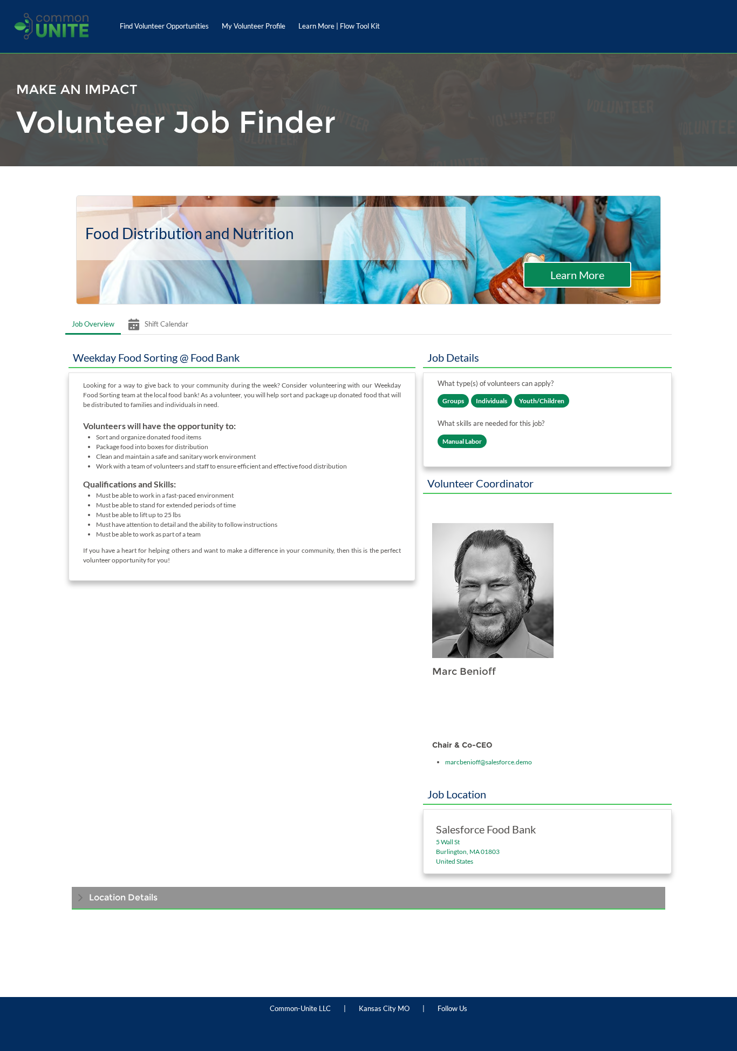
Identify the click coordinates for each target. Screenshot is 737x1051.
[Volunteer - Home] (51, 26)
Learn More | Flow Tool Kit (339, 26)
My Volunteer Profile (253, 26)
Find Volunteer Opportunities (164, 26)
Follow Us (452, 1008)
